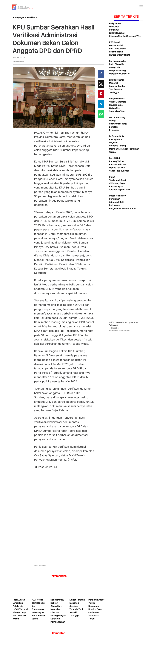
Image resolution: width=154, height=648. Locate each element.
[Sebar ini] (101, 74)
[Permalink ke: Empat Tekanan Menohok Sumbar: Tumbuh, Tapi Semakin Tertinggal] (77, 589)
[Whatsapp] (101, 114)
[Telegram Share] (101, 104)
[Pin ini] (101, 94)
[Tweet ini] (101, 84)
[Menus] (141, 6)
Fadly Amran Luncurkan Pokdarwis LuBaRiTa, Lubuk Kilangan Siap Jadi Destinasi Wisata (21, 609)
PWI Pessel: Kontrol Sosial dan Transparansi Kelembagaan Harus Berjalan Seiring (38, 609)
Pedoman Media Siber (119, 330)
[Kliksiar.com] (22, 7)
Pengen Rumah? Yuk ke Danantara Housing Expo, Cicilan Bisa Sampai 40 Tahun (96, 609)
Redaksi (115, 328)
